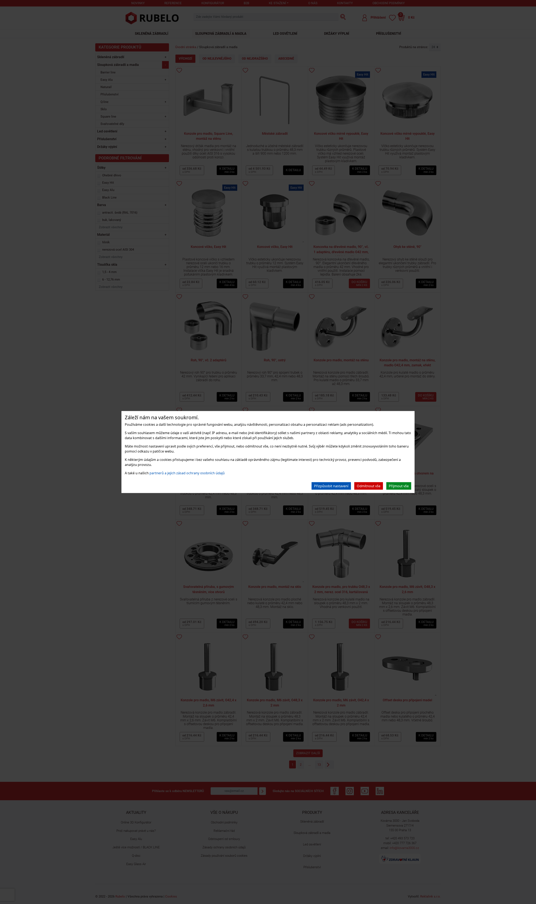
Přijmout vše (399, 486)
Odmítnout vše (368, 486)
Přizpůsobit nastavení (331, 486)
